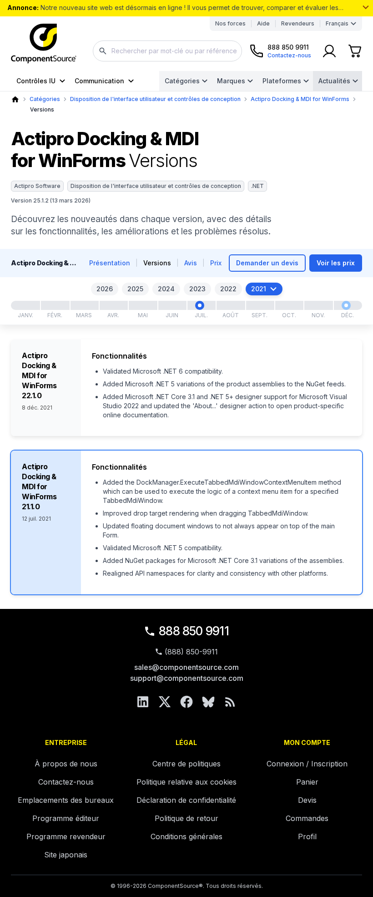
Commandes (307, 818)
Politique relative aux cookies (186, 781)
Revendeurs (297, 23)
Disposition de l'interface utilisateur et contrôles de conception (155, 99)
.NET (257, 185)
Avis (190, 263)
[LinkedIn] (143, 701)
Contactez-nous (66, 781)
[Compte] (329, 51)
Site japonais (65, 854)
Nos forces (230, 23)
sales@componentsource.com (186, 667)
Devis (307, 800)
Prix (216, 263)
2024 (166, 289)
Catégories (182, 81)
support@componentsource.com (186, 678)
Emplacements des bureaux (66, 800)
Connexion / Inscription (307, 763)
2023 (197, 289)
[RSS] (230, 701)
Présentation (109, 263)
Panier (307, 781)
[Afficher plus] (365, 7)
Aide (263, 23)
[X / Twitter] (164, 701)
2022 (228, 289)
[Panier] (355, 51)
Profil (307, 836)
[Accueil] (15, 99)
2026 (104, 289)
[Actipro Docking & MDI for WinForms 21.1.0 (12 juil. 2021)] (199, 305)
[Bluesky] (208, 701)
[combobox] (167, 51)
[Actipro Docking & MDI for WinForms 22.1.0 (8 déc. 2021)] (346, 305)
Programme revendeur (66, 836)
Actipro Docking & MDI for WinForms (300, 99)
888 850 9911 (194, 631)
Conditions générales (186, 836)
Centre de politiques (186, 763)
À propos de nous (66, 763)
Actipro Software (37, 185)
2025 (135, 289)
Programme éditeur (65, 818)
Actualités (334, 81)
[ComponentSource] (43, 43)
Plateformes (281, 81)
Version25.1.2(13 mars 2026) (51, 200)
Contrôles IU (35, 81)
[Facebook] (186, 701)
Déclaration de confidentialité (186, 800)
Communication (99, 81)
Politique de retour (186, 818)
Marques (231, 81)
